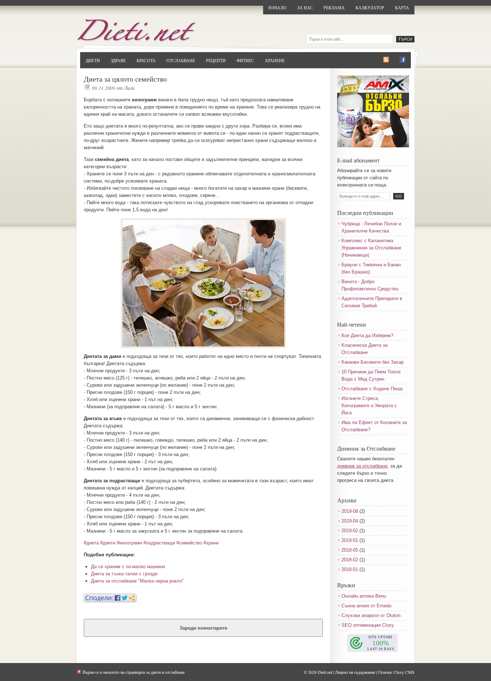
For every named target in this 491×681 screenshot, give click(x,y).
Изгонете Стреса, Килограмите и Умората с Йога (369, 405)
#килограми (129, 543)
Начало (277, 7)
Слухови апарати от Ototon (370, 615)
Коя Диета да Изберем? (367, 335)
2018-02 (349, 559)
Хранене (275, 60)
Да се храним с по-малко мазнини (128, 566)
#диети (107, 543)
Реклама (334, 7)
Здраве (118, 60)
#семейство (189, 543)
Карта (402, 7)
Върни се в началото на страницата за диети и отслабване (134, 672)
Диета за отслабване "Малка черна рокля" (137, 581)
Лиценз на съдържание (355, 672)
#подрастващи (159, 543)
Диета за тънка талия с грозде (124, 573)
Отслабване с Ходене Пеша (372, 388)
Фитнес (245, 60)
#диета (91, 543)
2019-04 (349, 521)
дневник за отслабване (362, 466)
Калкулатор (369, 7)
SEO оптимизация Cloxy (367, 625)
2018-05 (349, 550)
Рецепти (216, 60)
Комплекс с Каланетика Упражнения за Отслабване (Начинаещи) (371, 248)
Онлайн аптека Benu (363, 596)
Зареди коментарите (203, 628)
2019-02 (349, 530)
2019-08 (349, 511)
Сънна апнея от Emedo (366, 605)
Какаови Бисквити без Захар (372, 362)
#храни (211, 543)
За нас (305, 7)
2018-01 (349, 569)
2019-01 (349, 540)
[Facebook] (402, 60)
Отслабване (180, 60)
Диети (93, 60)
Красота (146, 60)
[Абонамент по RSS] (386, 60)
